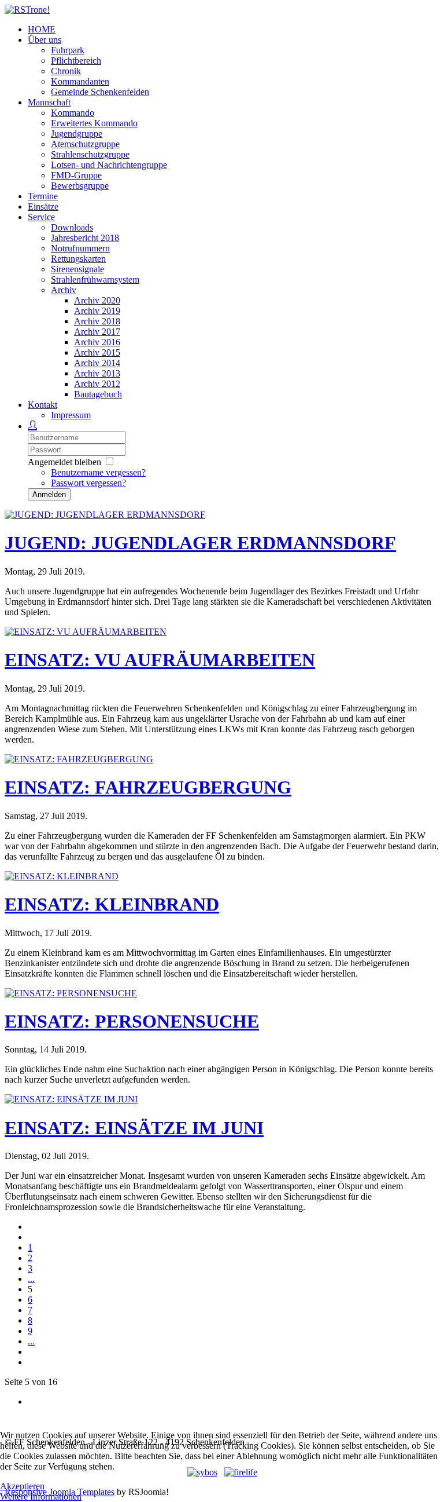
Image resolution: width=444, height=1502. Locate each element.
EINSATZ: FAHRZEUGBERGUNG (148, 787)
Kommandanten (80, 81)
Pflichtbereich (76, 60)
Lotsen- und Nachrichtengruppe (109, 165)
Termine (43, 196)
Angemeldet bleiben (64, 462)
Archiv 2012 (97, 384)
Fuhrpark (67, 50)
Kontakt (42, 405)
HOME (42, 29)
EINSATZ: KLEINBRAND (112, 904)
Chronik (66, 71)
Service (41, 217)
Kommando (72, 113)
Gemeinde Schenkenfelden (100, 92)
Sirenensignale (77, 269)
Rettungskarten (78, 259)
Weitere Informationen (41, 1496)
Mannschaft (49, 102)
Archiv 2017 (97, 332)
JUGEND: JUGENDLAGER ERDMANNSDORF (200, 542)
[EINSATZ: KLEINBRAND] (62, 876)
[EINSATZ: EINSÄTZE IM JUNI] (71, 1099)
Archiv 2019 (97, 311)
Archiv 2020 (97, 300)
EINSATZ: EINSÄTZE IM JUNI (134, 1127)
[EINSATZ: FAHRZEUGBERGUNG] (79, 759)
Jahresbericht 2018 (85, 238)
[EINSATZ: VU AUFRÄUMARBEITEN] (85, 632)
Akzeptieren (22, 1486)
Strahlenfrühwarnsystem (95, 279)
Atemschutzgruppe (85, 144)
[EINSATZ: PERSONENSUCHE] (71, 993)
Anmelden (49, 494)
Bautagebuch (98, 394)
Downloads (72, 227)
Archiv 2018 (97, 321)
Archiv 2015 (97, 352)
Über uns (44, 40)
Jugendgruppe (76, 133)
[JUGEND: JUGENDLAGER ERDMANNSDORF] (105, 515)
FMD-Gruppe (76, 175)
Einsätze (43, 206)
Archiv (63, 290)
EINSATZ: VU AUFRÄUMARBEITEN (160, 659)
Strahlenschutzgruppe (90, 154)
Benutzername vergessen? (98, 472)
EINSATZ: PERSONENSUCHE (132, 1021)
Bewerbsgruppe (80, 186)
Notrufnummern (80, 248)
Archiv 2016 (97, 342)
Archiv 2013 (97, 373)
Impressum (71, 415)
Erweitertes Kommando (94, 123)
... (31, 1279)
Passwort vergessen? (88, 483)
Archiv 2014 (97, 363)
